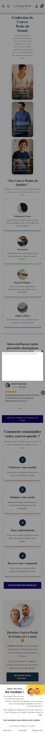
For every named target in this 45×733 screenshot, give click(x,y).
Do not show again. (38, 351)
